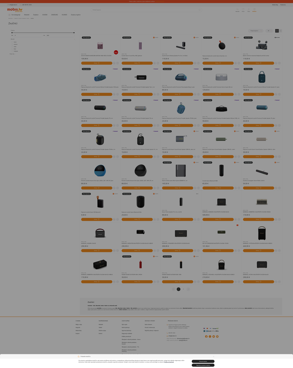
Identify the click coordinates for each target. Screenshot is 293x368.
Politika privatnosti (169, 362)
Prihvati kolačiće (203, 361)
